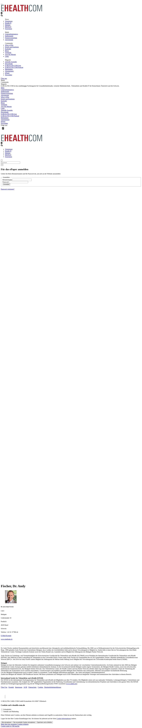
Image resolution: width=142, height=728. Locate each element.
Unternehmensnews (11, 34)
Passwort (5, 182)
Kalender (8, 49)
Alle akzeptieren (6, 722)
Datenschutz (32, 687)
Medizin (7, 25)
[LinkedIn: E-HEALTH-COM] (11, 130)
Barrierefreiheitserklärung (52, 687)
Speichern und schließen (44, 722)
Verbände (8, 52)
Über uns (4, 78)
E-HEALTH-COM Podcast (14, 67)
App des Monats (10, 54)
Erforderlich (7, 709)
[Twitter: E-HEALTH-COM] (7, 130)
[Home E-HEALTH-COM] (21, 11)
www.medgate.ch (6, 639)
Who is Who (9, 45)
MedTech (8, 27)
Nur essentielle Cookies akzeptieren (24, 722)
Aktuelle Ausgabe (11, 62)
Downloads (9, 64)
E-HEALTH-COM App (13, 65)
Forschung (8, 29)
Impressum (18, 687)
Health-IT (8, 23)
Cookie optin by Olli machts (10, 726)
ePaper (7, 73)
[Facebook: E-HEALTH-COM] (3, 130)
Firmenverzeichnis (11, 38)
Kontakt (11, 687)
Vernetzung (8, 21)
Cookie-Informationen (63, 718)
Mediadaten (9, 69)
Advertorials (9, 40)
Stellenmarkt (9, 36)
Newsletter (8, 75)
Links (7, 56)
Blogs (7, 51)
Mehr (2, 88)
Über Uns (4, 687)
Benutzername (7, 180)
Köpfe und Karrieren (12, 47)
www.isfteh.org (71, 684)
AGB (25, 687)
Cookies (40, 687)
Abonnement (9, 71)
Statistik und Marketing (11, 711)
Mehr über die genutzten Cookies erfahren (14, 724)
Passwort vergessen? (7, 189)
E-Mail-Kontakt (6, 636)
